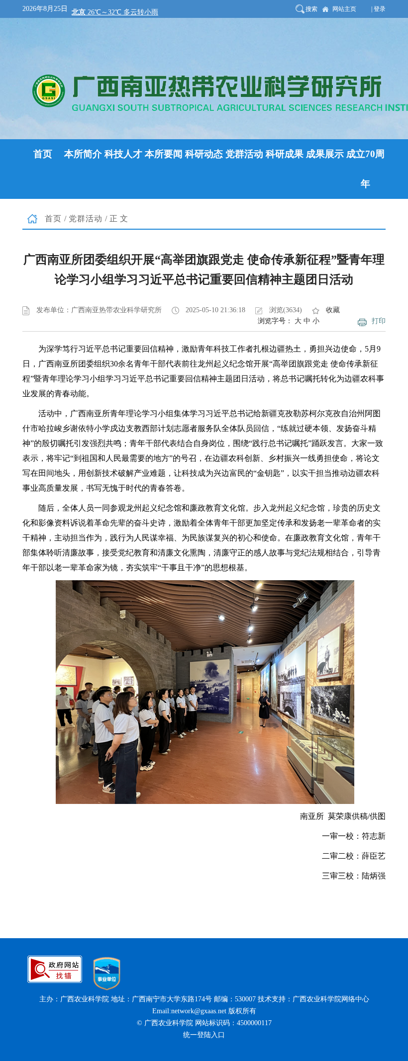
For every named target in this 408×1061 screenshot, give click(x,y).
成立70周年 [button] (365, 169)
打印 (379, 321)
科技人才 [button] (123, 154)
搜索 (311, 8)
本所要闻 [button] (164, 154)
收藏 (333, 310)
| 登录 (378, 8)
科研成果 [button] (285, 154)
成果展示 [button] (325, 154)
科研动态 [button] (204, 154)
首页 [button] (42, 154)
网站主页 (344, 8)
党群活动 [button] (244, 154)
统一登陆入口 (204, 1035)
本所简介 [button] (83, 154)
